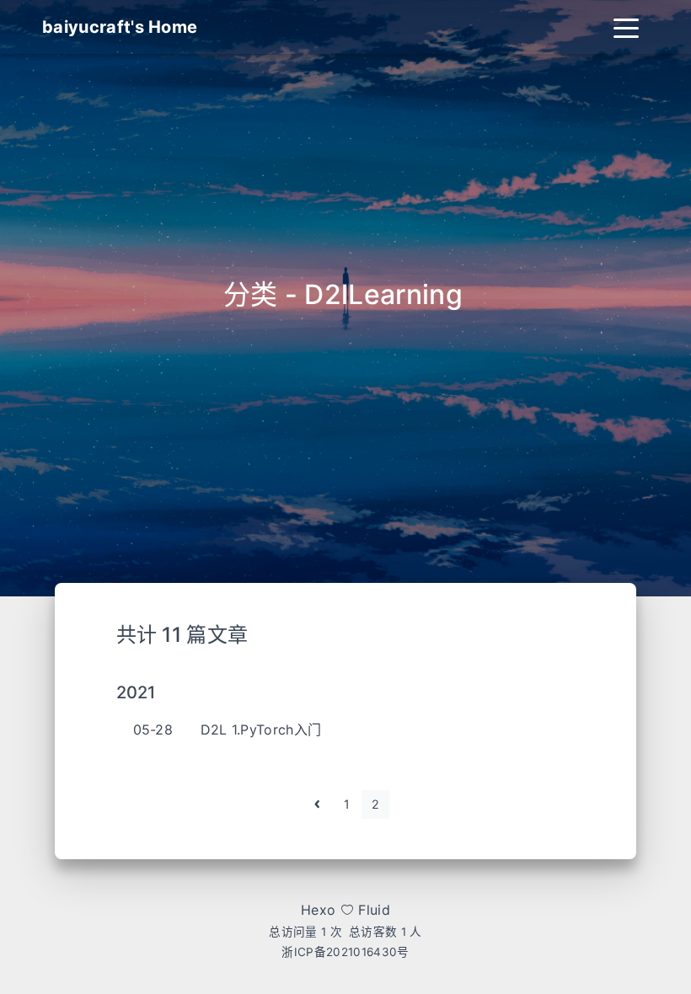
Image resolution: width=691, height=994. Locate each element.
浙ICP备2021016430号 (345, 952)
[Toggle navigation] (626, 27)
